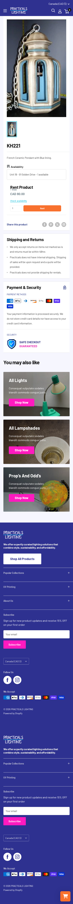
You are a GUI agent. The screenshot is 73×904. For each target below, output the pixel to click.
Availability (17, 166)
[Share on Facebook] (44, 224)
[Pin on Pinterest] (51, 224)
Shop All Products (22, 559)
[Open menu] (5, 10)
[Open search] (53, 10)
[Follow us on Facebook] (7, 680)
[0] (67, 11)
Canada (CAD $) (13, 661)
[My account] (60, 11)
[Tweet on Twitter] (57, 224)
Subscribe (14, 644)
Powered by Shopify (12, 713)
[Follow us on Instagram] (17, 680)
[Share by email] (63, 224)
